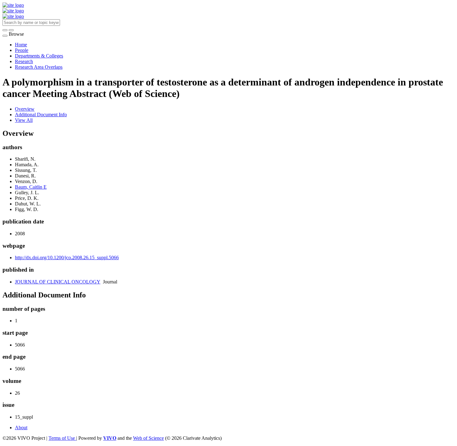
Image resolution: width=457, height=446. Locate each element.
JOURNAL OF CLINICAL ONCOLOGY (57, 281)
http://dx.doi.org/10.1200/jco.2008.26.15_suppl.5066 (67, 257)
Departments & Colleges (39, 55)
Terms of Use (62, 438)
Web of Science (148, 438)
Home (21, 44)
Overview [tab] (25, 109)
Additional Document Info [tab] (41, 114)
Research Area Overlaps (38, 67)
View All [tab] (24, 120)
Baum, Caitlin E (31, 187)
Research (24, 61)
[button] (4, 30)
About (21, 427)
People (21, 50)
